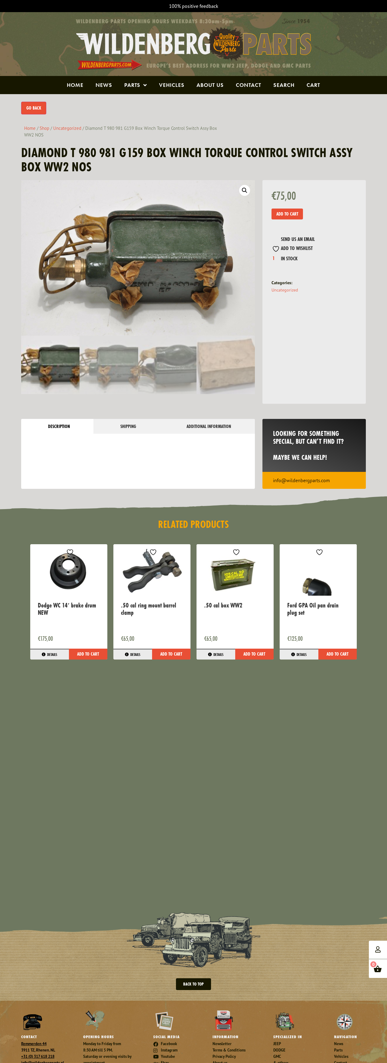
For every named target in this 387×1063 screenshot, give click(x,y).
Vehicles (171, 84)
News (104, 84)
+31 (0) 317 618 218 (37, 1056)
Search (283, 84)
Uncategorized (67, 128)
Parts (132, 84)
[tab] (57, 426)
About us (210, 84)
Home (75, 84)
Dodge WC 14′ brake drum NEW (67, 609)
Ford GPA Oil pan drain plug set (313, 609)
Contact (248, 84)
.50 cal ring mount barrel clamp (148, 609)
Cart (313, 84)
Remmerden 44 (34, 1043)
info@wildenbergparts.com (301, 480)
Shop (44, 128)
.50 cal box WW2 (223, 605)
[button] (244, 190)
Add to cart (287, 214)
